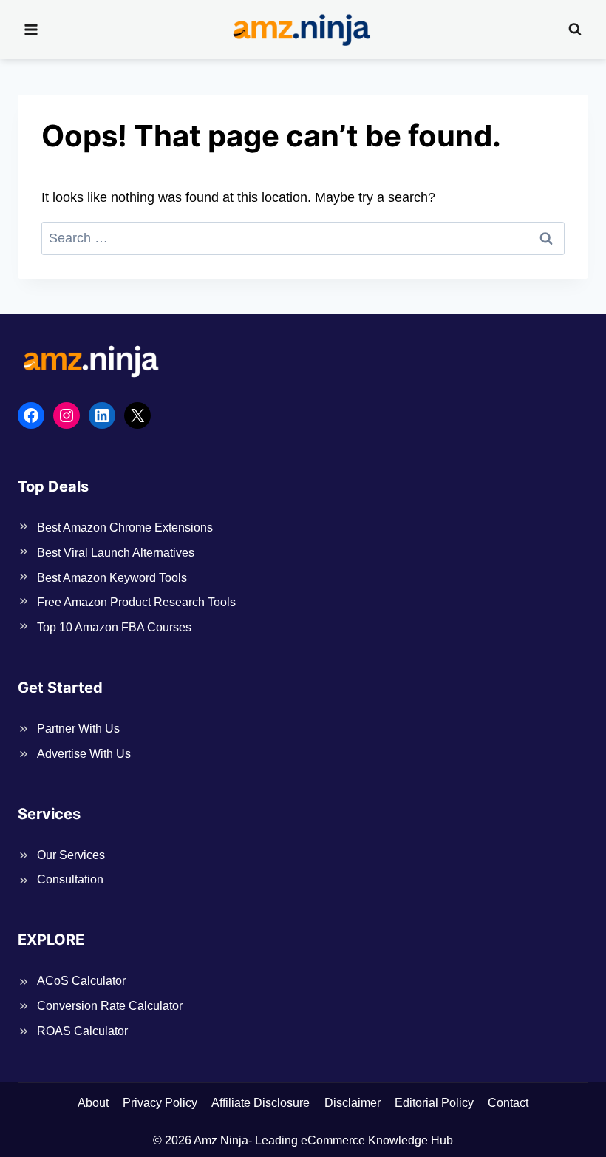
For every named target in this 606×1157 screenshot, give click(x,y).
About (93, 1102)
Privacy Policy (160, 1102)
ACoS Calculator (81, 980)
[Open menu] (31, 29)
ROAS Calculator (82, 1031)
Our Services (71, 855)
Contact (508, 1102)
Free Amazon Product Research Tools (136, 602)
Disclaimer (352, 1102)
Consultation (70, 879)
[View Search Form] (575, 29)
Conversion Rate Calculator (110, 1006)
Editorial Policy (434, 1102)
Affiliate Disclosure (260, 1102)
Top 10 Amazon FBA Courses (114, 627)
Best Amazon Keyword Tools (112, 577)
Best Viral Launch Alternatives (115, 552)
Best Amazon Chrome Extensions (125, 527)
